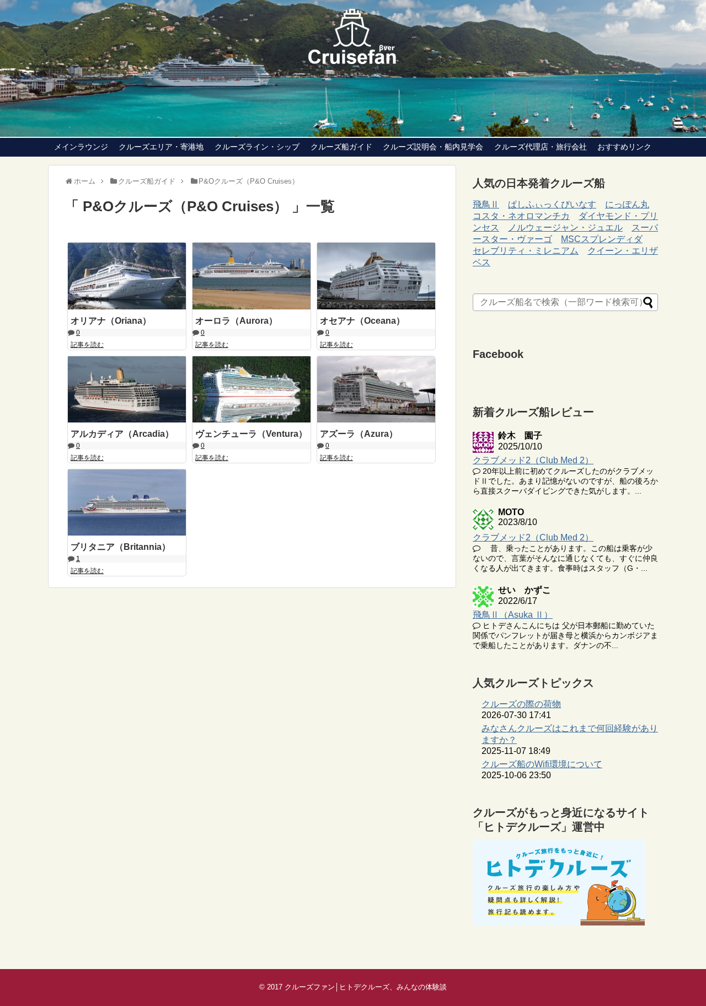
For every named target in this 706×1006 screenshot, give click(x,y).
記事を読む (87, 345)
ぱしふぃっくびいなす (552, 204)
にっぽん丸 (627, 204)
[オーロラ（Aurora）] (251, 276)
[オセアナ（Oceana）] (376, 276)
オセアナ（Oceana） (362, 320)
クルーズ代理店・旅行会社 (540, 146)
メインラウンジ (81, 146)
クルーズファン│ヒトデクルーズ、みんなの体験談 (366, 987)
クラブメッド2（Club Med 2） (533, 460)
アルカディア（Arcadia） (122, 433)
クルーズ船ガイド (341, 146)
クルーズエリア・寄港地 (161, 146)
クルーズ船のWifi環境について (542, 764)
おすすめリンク (624, 146)
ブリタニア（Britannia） (120, 547)
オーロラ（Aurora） (236, 320)
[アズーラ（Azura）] (376, 389)
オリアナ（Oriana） (111, 320)
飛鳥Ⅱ (486, 204)
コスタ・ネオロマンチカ (521, 216)
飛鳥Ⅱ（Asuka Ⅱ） (513, 614)
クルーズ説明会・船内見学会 (433, 146)
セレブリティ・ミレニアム (526, 250)
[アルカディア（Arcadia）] (127, 389)
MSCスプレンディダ (602, 239)
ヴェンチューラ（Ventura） (251, 433)
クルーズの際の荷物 (521, 704)
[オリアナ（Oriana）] (127, 276)
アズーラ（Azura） (359, 433)
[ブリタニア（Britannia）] (127, 502)
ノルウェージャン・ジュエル (565, 227)
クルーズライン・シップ (257, 146)
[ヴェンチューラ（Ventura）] (251, 389)
